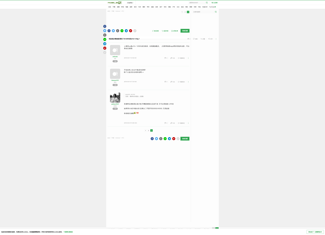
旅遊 (182, 7)
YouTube (211, 7)
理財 (186, 7)
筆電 (122, 7)
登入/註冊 (215, 2)
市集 (199, 7)
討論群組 (130, 3)
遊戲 (152, 7)
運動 (169, 7)
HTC (123, 11)
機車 (144, 7)
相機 (118, 7)
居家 (156, 7)
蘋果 (131, 7)
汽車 (139, 7)
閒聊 (191, 7)
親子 (161, 7)
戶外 (173, 7)
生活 (178, 7)
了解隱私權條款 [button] (68, 232)
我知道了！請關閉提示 (315, 232)
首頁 (109, 7)
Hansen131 (115, 80)
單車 (148, 7)
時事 (195, 7)
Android (118, 11)
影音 (135, 7)
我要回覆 (185, 31)
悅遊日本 (205, 7)
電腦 (127, 7)
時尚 (165, 7)
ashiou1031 (115, 104)
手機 (114, 7)
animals (115, 56)
